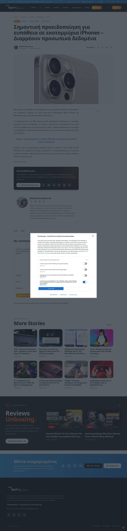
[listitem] (63, 260)
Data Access (63, 294)
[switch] (85, 263)
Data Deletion (53, 294)
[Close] (93, 236)
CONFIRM (51, 288)
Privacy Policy (73, 294)
